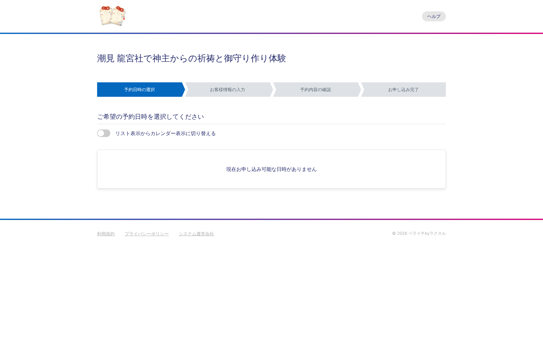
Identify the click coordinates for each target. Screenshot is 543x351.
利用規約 (106, 233)
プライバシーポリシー (147, 233)
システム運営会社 (196, 233)
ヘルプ (434, 16)
